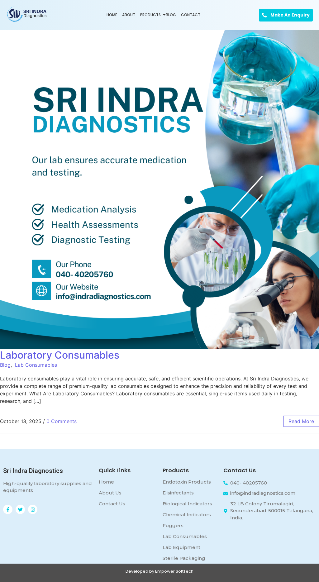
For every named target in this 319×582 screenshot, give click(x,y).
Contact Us (112, 504)
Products (150, 14)
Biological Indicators (187, 504)
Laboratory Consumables (59, 355)
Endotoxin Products (187, 482)
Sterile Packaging (184, 558)
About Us (110, 493)
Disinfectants (178, 493)
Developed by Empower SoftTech (159, 571)
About (128, 14)
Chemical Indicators (187, 515)
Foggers (173, 525)
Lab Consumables (36, 365)
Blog (171, 14)
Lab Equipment (181, 547)
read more (301, 421)
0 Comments (61, 421)
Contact (190, 14)
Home (112, 14)
